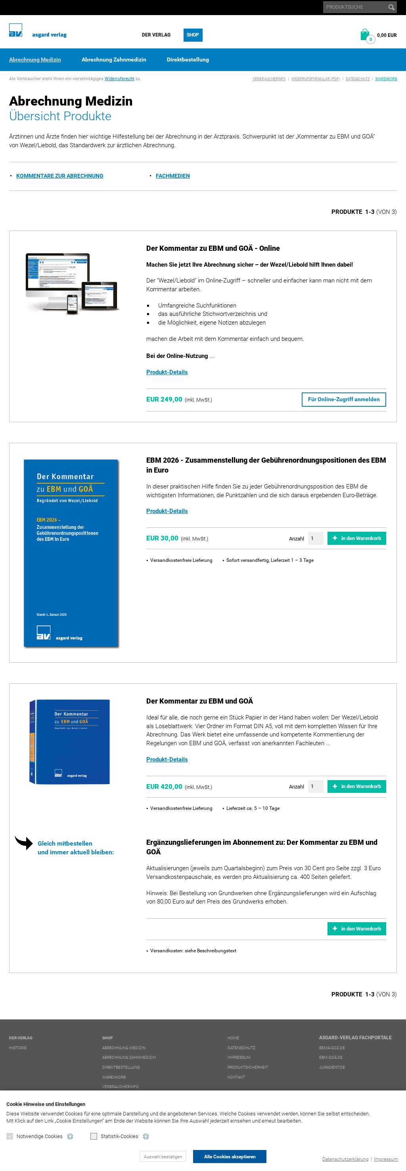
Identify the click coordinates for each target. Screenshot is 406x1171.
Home (233, 1038)
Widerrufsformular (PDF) (315, 79)
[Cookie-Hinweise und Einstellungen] (70, 1136)
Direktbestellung (188, 59)
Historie (18, 1048)
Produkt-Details (167, 372)
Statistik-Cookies (119, 1136)
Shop (193, 35)
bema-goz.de (332, 1048)
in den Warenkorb (361, 538)
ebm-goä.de (331, 1057)
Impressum (386, 1159)
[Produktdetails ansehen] (71, 285)
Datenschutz (358, 79)
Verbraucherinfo (269, 79)
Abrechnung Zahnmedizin (114, 59)
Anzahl (296, 539)
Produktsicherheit (248, 1067)
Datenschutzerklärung (345, 1159)
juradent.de (332, 1067)
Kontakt (236, 1077)
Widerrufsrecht (119, 78)
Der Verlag (156, 35)
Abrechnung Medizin (35, 59)
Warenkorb (386, 79)
